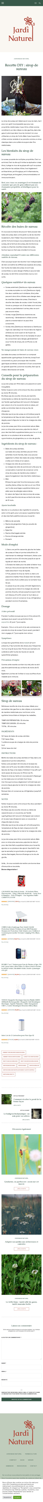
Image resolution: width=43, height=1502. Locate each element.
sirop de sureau (22, 1065)
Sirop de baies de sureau (9, 1065)
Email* (4, 1371)
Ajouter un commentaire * (11, 1337)
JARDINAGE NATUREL (21, 59)
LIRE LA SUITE (21, 1188)
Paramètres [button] (7, 1497)
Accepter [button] (17, 1497)
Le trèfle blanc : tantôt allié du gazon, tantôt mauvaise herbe (21, 1303)
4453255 (11, 1010)
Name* (4, 1363)
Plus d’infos (5, 904)
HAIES (22, 1460)
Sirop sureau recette (8, 1074)
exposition (6, 622)
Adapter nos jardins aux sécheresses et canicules (21, 1243)
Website (4, 1379)
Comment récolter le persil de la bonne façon (27, 1100)
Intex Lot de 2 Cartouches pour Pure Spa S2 (18, 1035)
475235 (10, 1039)
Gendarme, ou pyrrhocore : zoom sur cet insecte (21, 1183)
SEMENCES (10, 1466)
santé (37, 432)
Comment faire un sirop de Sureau (11, 1056)
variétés (17, 282)
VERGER (31, 1460)
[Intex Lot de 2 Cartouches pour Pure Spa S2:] (21, 1025)
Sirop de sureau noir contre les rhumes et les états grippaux (18, 1070)
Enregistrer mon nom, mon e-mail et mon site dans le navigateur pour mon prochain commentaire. (21, 1393)
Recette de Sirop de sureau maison (29, 1061)
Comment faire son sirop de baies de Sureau (14, 1052)
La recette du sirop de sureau (31, 1056)
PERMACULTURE (31, 1454)
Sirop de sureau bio (34, 1065)
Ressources (22, 1466)
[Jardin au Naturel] (22, 29)
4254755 (11, 974)
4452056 (11, 901)
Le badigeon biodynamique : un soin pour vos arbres (17, 1115)
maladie (27, 643)
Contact (33, 1466)
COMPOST (13, 1460)
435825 (10, 939)
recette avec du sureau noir (10, 1061)
